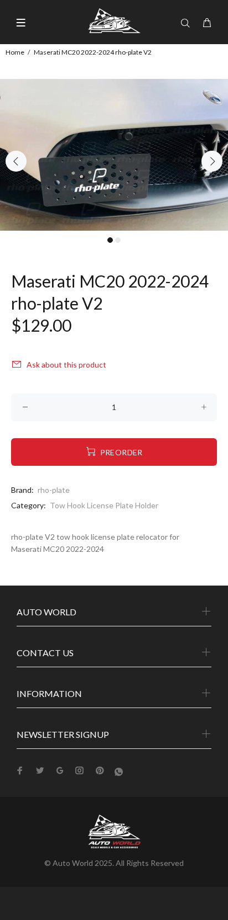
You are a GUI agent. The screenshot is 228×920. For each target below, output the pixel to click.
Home (15, 52)
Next (211, 161)
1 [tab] (110, 240)
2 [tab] (118, 240)
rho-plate (54, 489)
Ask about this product (66, 364)
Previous (16, 161)
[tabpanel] (114, 155)
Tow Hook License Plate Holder (104, 505)
